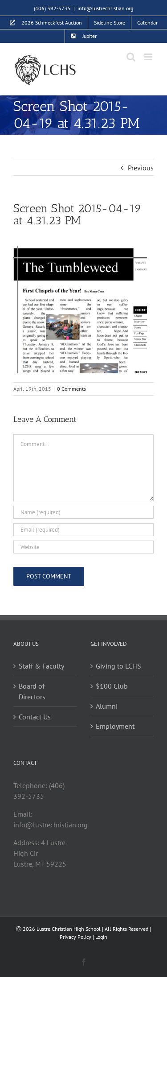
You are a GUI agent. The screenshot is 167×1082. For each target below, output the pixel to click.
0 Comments (71, 388)
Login (101, 936)
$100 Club (112, 685)
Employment (115, 726)
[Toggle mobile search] (130, 57)
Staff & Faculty (41, 665)
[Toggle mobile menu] (149, 57)
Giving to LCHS (118, 665)
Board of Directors (32, 691)
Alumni (107, 706)
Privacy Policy (75, 936)
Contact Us (35, 716)
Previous (141, 167)
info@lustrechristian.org (105, 8)
